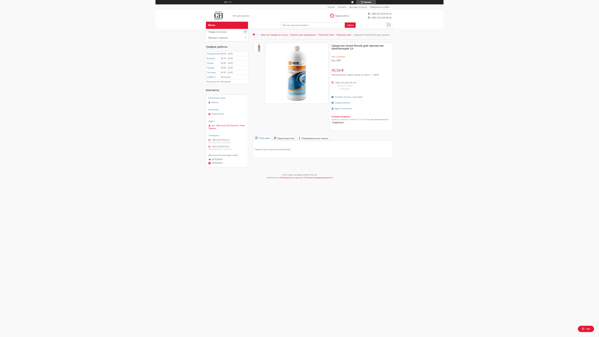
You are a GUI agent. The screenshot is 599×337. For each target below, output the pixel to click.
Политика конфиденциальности (318, 178)
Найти (350, 25)
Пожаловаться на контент (291, 178)
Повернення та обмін (379, 7)
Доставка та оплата (358, 7)
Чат (588, 329)
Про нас (331, 7)
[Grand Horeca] (218, 16)
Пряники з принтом (218, 38)
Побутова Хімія (326, 35)
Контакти (342, 7)
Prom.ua (313, 175)
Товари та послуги (217, 32)
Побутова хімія (343, 35)
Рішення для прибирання (303, 35)
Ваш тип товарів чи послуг (274, 35)
